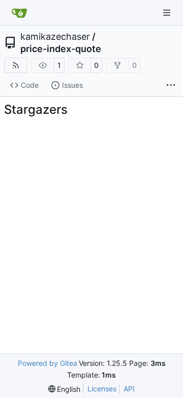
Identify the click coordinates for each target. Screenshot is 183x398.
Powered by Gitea (47, 363)
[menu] (64, 389)
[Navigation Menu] (168, 12)
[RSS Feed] (15, 65)
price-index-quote (60, 49)
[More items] (171, 85)
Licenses (101, 388)
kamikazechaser (55, 37)
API (129, 388)
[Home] (19, 13)
